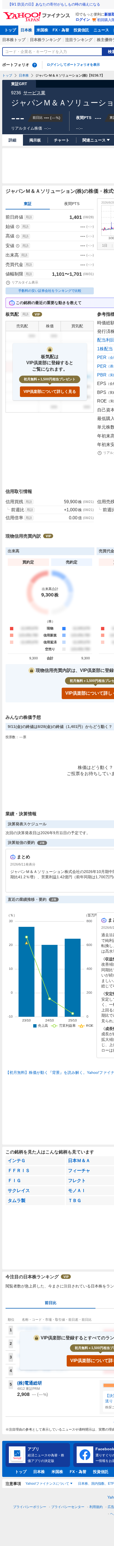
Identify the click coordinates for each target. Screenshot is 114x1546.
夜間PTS (71, 203)
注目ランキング (78, 39)
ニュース (101, 30)
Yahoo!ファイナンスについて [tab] (47, 1484)
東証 (28, 203)
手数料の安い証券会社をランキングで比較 (49, 291)
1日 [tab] (104, 245)
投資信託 (81, 30)
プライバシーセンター (67, 1507)
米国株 (42, 30)
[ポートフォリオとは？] (35, 65)
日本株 (26, 30)
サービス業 (34, 92)
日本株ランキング (45, 39)
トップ (10, 30)
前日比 (50, 1302)
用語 (28, 217)
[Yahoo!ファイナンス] (37, 13)
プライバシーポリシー (29, 1507)
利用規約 (96, 1507)
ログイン (83, 19)
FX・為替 (61, 30)
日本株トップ (13, 39)
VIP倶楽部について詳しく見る (50, 391)
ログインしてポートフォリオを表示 (73, 65)
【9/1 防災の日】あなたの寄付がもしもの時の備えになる (54, 4)
